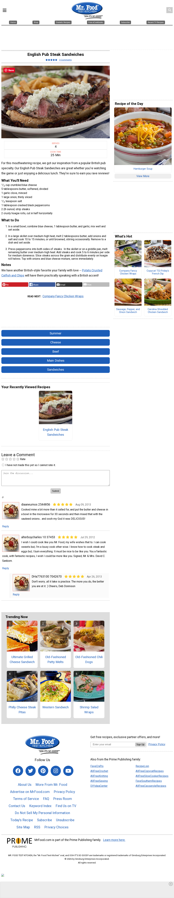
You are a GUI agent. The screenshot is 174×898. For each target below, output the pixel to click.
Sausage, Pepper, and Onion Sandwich (128, 311)
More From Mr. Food (51, 785)
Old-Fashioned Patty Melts (55, 659)
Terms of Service (26, 799)
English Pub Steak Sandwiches (55, 432)
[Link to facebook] (18, 771)
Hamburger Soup (143, 169)
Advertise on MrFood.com (30, 792)
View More (142, 176)
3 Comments (65, 60)
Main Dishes (55, 361)
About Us (24, 785)
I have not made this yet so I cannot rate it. (30, 465)
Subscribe (44, 820)
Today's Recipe (21, 820)
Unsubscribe (65, 820)
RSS (37, 827)
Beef (55, 351)
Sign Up (140, 744)
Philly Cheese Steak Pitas (22, 709)
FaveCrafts (96, 766)
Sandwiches (55, 370)
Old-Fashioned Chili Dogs (89, 659)
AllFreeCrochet (99, 771)
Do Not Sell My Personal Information (42, 813)
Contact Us (17, 806)
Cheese (55, 342)
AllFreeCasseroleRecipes (151, 785)
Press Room (62, 799)
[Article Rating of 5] (51, 60)
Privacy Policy (64, 792)
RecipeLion (142, 766)
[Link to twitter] (30, 771)
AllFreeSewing (99, 781)
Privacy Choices (56, 827)
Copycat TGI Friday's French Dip (158, 272)
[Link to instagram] (56, 771)
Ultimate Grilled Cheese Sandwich (22, 659)
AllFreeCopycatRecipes (150, 771)
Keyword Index (40, 806)
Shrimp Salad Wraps (89, 709)
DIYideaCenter (99, 785)
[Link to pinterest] (43, 771)
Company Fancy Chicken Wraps (63, 296)
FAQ (46, 799)
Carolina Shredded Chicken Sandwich (158, 311)
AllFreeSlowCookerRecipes (152, 776)
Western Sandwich (55, 707)
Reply (5, 526)
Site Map (23, 827)
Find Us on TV (66, 806)
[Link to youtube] (68, 771)
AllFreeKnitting (99, 776)
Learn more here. (114, 840)
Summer (56, 333)
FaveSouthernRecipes (149, 781)
